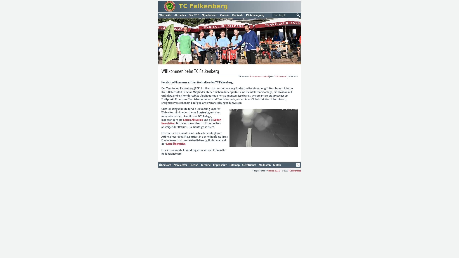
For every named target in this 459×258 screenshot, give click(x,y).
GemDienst (249, 164)
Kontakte (237, 15)
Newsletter (180, 164)
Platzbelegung (255, 15)
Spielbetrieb (209, 15)
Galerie (224, 15)
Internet (257, 76)
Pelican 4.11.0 (274, 170)
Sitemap (235, 164)
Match (277, 164)
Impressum (220, 164)
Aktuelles (180, 15)
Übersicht (165, 164)
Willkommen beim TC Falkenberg (190, 71)
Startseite (165, 15)
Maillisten (265, 164)
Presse (194, 164)
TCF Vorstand (281, 76)
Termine (206, 164)
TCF (251, 76)
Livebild (265, 76)
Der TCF (194, 15)
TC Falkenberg (295, 170)
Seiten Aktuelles (193, 119)
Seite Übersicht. (176, 143)
